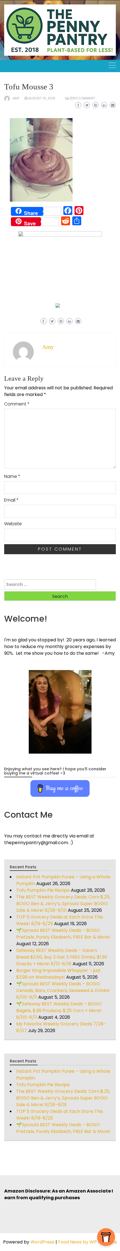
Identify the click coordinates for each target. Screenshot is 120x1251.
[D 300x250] (58, 305)
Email (11, 500)
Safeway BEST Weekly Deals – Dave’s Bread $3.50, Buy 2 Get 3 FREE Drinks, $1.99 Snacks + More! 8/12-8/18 (61, 957)
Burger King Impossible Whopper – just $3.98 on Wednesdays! (58, 973)
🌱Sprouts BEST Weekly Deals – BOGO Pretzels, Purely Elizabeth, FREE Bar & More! (63, 933)
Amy (16, 98)
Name (12, 476)
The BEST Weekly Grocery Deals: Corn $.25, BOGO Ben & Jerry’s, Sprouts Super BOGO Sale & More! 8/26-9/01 (63, 903)
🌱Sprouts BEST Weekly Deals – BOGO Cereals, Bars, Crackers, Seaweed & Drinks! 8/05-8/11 (63, 990)
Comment (17, 404)
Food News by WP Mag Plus (87, 1242)
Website (13, 524)
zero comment (82, 98)
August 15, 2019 (41, 98)
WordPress (42, 1242)
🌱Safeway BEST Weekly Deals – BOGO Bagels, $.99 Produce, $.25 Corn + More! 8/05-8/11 (59, 1010)
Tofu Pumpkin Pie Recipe (43, 890)
